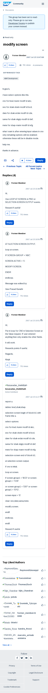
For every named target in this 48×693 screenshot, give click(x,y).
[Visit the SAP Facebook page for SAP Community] (17, 658)
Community (18, 4)
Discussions (9, 10)
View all (6, 645)
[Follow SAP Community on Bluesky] (22, 658)
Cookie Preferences (12, 687)
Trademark (12, 680)
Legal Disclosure (36, 673)
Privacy (12, 666)
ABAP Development (11, 78)
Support (36, 680)
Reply (10, 223)
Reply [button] (40, 160)
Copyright (12, 673)
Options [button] (42, 50)
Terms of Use (36, 666)
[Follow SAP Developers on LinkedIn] (31, 658)
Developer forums (16, 23)
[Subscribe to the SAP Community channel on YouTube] (26, 658)
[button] (5, 65)
